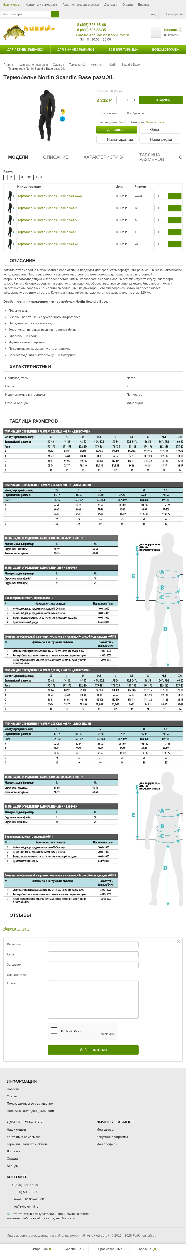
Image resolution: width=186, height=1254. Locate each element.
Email (11, 954)
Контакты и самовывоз (41, 4)
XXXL (39, 177)
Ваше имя (14, 944)
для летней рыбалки (25, 49)
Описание (56, 157)
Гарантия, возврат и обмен (80, 4)
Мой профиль (106, 1144)
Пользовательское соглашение (30, 1103)
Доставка (110, 4)
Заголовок (14, 964)
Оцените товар (17, 974)
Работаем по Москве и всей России (102, 35)
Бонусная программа (112, 1137)
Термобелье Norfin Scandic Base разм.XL (48, 244)
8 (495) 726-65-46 (90, 25)
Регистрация (174, 14)
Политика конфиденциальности (30, 1111)
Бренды (143, 4)
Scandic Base (155, 122)
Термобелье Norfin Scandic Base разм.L (47, 232)
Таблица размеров (151, 157)
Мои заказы (105, 1129)
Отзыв (11, 983)
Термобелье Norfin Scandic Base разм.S (47, 220)
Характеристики (103, 157)
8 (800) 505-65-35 (90, 30)
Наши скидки (11, 4)
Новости (13, 1089)
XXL (29, 177)
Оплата (127, 4)
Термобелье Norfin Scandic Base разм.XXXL (50, 196)
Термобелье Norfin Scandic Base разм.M (47, 208)
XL (22, 177)
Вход (152, 14)
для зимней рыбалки (75, 49)
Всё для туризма (123, 49)
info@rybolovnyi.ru (25, 1206)
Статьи (12, 1096)
